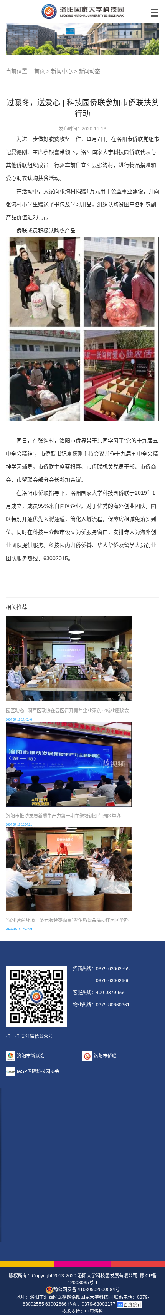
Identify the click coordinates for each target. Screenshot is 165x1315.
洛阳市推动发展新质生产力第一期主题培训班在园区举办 (63, 816)
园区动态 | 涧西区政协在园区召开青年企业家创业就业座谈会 (67, 710)
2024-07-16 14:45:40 (19, 719)
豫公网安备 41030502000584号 (86, 1289)
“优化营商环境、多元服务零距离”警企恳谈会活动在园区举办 (67, 920)
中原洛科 (94, 1311)
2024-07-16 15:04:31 (19, 824)
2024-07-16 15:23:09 (19, 929)
